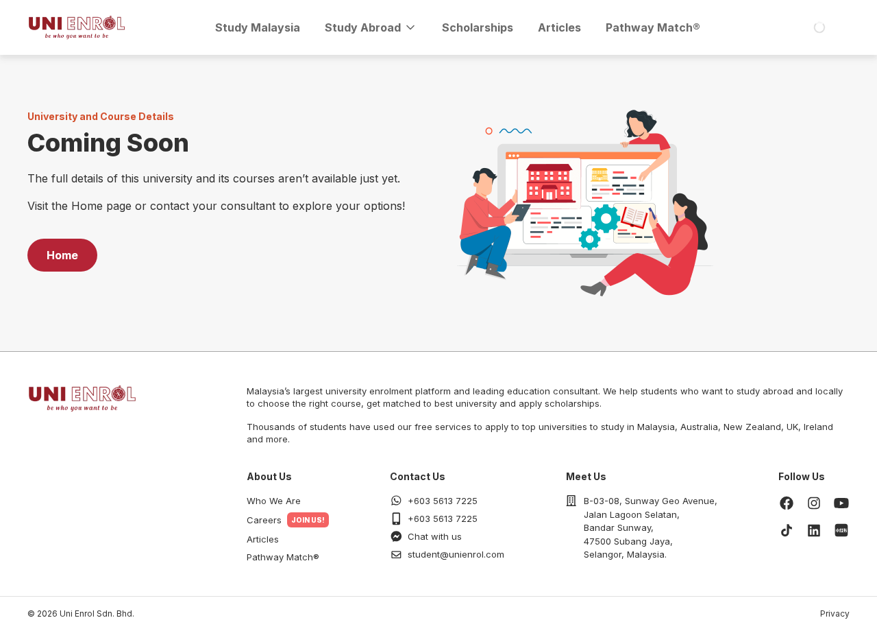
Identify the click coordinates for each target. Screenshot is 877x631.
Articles (559, 27)
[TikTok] (786, 530)
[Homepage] (76, 27)
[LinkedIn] (814, 530)
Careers (264, 519)
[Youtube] (841, 503)
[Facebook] (786, 503)
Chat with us (435, 536)
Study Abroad (363, 27)
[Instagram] (814, 503)
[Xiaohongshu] (841, 530)
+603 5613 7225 (443, 500)
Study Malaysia (257, 27)
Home (62, 255)
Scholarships (477, 27)
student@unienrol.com (456, 554)
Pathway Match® (653, 27)
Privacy (835, 613)
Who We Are (274, 500)
